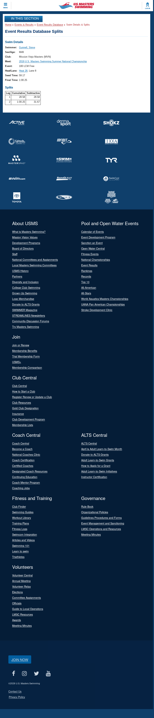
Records (86, 276)
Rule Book (87, 506)
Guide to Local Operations (27, 609)
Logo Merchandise (23, 299)
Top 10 (85, 282)
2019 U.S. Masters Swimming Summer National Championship (53, 61)
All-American (88, 287)
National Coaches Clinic (26, 454)
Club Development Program (28, 419)
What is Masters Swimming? (29, 231)
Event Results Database (50, 24)
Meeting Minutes (91, 534)
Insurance (18, 414)
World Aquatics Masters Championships (104, 299)
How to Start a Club (23, 391)
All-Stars (86, 293)
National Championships (95, 259)
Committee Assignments (26, 597)
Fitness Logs (19, 529)
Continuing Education (24, 477)
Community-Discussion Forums (30, 321)
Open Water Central (93, 248)
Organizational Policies (94, 512)
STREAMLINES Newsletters (28, 315)
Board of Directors (23, 248)
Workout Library (21, 518)
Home (8, 24)
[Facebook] (13, 673)
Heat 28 (23, 70)
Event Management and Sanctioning (102, 523)
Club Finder (19, 506)
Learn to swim (20, 551)
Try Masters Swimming (25, 327)
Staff (14, 254)
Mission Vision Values (25, 237)
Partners (17, 276)
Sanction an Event (92, 243)
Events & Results (24, 24)
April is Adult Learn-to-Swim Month (101, 449)
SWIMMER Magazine (24, 310)
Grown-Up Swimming (24, 293)
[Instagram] (24, 673)
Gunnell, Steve (27, 47)
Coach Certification (23, 460)
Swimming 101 (20, 545)
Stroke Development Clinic (96, 310)
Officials (16, 603)
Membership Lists (22, 425)
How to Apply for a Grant (95, 466)
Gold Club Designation (25, 408)
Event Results (89, 265)
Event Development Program (98, 237)
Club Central (19, 386)
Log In (147, 8)
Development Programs (26, 243)
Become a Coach (22, 449)
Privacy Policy (17, 697)
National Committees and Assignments (35, 259)
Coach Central (20, 443)
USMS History (20, 271)
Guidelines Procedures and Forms (101, 518)
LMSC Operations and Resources (101, 529)
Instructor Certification (94, 477)
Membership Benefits (24, 351)
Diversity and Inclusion (25, 282)
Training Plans (20, 523)
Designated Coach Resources (29, 471)
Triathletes (18, 557)
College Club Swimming (26, 287)
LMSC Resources (22, 614)
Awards (16, 620)
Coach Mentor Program (26, 482)
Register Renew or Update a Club (32, 397)
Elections (17, 592)
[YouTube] (48, 673)
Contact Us (14, 691)
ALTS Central (89, 443)
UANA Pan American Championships (103, 304)
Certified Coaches (22, 466)
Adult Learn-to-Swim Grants (97, 460)
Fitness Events (90, 254)
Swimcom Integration (24, 534)
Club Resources (21, 402)
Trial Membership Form (26, 356)
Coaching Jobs (21, 488)
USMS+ (16, 362)
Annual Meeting (21, 581)
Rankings (86, 271)
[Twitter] (36, 673)
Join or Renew (20, 345)
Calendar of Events (92, 231)
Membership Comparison (27, 367)
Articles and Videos (23, 540)
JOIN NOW (19, 659)
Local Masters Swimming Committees (34, 265)
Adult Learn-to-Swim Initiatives (99, 471)
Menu (5, 8)
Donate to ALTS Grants (26, 304)
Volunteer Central (22, 575)
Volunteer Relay (21, 586)
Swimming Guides (22, 512)
